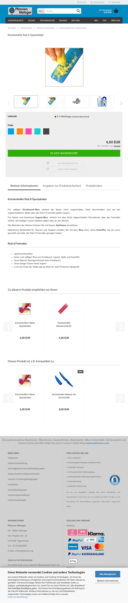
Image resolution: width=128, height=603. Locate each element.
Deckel (31, 20)
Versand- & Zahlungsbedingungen (23, 479)
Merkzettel (115, 2)
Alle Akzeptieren (108, 574)
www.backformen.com (97, 443)
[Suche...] (78, 11)
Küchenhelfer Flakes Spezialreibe (25, 324)
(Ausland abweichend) (80, 117)
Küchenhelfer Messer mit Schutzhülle (64, 396)
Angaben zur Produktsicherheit (62, 185)
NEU (96, 20)
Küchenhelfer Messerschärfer (63, 324)
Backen (63, 20)
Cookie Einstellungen (17, 500)
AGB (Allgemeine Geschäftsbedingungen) (26, 468)
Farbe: (11, 125)
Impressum (13, 458)
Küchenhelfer (47, 20)
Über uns (115, 20)
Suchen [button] (82, 2)
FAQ (104, 20)
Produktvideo (94, 185)
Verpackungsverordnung (18, 495)
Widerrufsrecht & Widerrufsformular (23, 474)
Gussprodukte (15, 20)
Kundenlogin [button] (98, 2)
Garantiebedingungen (17, 490)
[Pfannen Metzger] (20, 11)
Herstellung (13, 484)
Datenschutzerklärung (17, 597)
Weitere (75, 20)
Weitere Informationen (107, 580)
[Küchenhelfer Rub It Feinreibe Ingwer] (64, 67)
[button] (120, 103)
